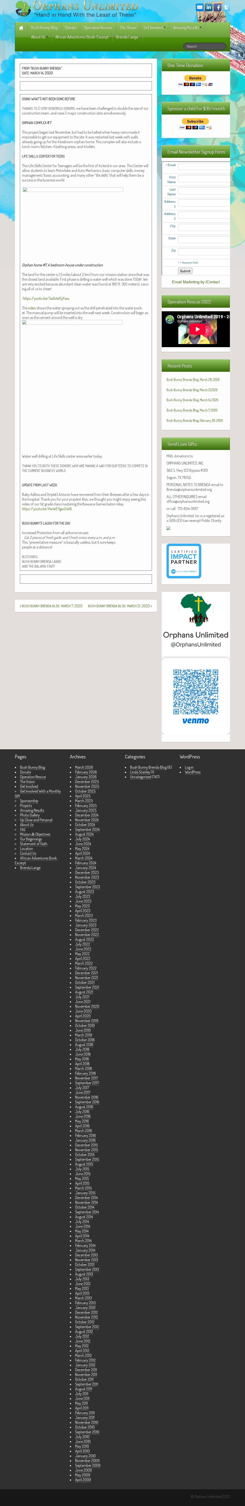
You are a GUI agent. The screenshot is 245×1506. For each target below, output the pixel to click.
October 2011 (84, 1379)
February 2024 (85, 862)
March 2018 (83, 1068)
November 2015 (86, 1149)
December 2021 (86, 972)
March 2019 (83, 1035)
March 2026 (84, 767)
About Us (38, 36)
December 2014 (86, 1197)
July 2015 (82, 1168)
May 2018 (82, 1059)
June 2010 (83, 1441)
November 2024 (87, 819)
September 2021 (87, 987)
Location (26, 848)
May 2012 (82, 1345)
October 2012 (85, 1322)
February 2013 (85, 1302)
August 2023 (84, 891)
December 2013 (86, 1255)
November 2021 (86, 977)
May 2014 (82, 1231)
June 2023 (83, 901)
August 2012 (84, 1331)
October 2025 (85, 791)
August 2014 (84, 1216)
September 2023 (87, 886)
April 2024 (82, 853)
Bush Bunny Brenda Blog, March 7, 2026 (192, 410)
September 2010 (87, 1431)
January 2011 (85, 1417)
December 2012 (86, 1312)
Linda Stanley (140, 772)
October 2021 (85, 982)
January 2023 (85, 925)
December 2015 (86, 1145)
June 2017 (82, 1092)
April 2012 (82, 1350)
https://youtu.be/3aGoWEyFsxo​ (46, 298)
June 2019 (83, 1030)
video (32, 308)
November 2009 (87, 1460)
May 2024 (82, 848)
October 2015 (85, 1154)
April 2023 (82, 910)
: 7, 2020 (52, 605)
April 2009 (83, 1479)
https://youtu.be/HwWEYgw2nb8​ (47, 508)
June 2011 (82, 1398)
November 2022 (87, 934)
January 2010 (85, 1455)
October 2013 (85, 1264)
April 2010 (82, 1451)
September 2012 (87, 1326)
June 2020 (83, 1011)
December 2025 (87, 781)
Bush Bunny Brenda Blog (148, 767)
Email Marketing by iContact (196, 282)
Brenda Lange (127, 36)
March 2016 (83, 1130)
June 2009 (83, 1470)
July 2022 (82, 944)
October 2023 (85, 882)
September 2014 (87, 1212)
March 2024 (83, 858)
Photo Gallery (30, 815)
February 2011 (85, 1412)
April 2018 (82, 1063)
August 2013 (84, 1274)
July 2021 (82, 996)
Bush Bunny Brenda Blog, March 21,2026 (192, 390)
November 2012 (86, 1317)
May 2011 (81, 1403)
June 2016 (83, 1116)
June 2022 (83, 949)
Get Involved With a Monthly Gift (38, 793)
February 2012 (85, 1360)
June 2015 (82, 1173)
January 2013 (85, 1307)
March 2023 (84, 915)
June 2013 (82, 1283)
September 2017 (87, 1082)
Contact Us (28, 853)
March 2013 (83, 1298)
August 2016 (84, 1106)
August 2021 (84, 992)
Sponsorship (29, 800)
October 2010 (85, 1427)
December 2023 (87, 872)
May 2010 (82, 1446)
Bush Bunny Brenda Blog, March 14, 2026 (192, 400)
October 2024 (85, 824)
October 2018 (85, 1039)
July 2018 (82, 1049)
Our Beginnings (31, 839)
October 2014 (84, 1207)
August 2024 (84, 834)
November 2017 (86, 1078)
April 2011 (82, 1408)
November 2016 (86, 1097)
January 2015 (85, 1192)
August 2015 (84, 1164)
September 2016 (87, 1102)
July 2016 (82, 1111)
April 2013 (82, 1293)
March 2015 (83, 1188)
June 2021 (82, 1001)
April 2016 (82, 1125)
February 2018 (85, 1073)
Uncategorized (140, 776)
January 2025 (85, 810)
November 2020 (87, 1006)
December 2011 (86, 1369)
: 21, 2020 (119, 605)
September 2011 (86, 1384)
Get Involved (153, 27)
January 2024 (85, 867)
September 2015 (87, 1159)
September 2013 (87, 1269)
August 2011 (83, 1388)
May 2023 (82, 906)
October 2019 (85, 1025)
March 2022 (84, 963)
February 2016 (85, 1135)
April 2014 (82, 1235)
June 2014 (82, 1226)
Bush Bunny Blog (44, 27)
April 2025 (82, 796)
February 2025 (86, 805)
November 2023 (87, 877)
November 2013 (86, 1259)
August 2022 (84, 939)
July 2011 (81, 1393)
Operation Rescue (98, 27)
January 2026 (86, 776)
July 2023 (82, 896)
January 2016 (85, 1140)
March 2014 (83, 1240)
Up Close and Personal (36, 819)
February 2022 (86, 968)
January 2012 (85, 1365)
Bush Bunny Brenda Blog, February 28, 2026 (195, 420)
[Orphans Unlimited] (77, 8)
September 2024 (87, 829)
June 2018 (83, 1054)
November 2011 (86, 1374)
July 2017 (82, 1087)
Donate (71, 27)
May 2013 (82, 1288)
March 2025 (84, 800)
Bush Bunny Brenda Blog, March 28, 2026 (193, 380)
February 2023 (86, 920)
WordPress (192, 772)
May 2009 (82, 1475)
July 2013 (82, 1278)
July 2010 (82, 1436)
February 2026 (86, 772)
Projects (26, 805)
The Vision (128, 27)
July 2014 (82, 1221)
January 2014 (85, 1250)
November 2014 (86, 1202)
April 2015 (82, 1183)
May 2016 (82, 1121)
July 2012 (82, 1336)
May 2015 (82, 1178)
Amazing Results (186, 27)
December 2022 (87, 929)
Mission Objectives (35, 834)
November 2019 (86, 1020)
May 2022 (82, 953)
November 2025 (87, 786)
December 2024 (86, 815)
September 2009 (87, 1465)
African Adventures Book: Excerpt (82, 36)
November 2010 (86, 1422)
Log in (189, 767)
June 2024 (83, 843)
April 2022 (82, 958)
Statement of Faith (33, 843)
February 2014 (85, 1245)
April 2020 (83, 1015)
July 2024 (82, 839)
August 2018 (84, 1044)
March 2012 (83, 1355)
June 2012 (82, 1341)
